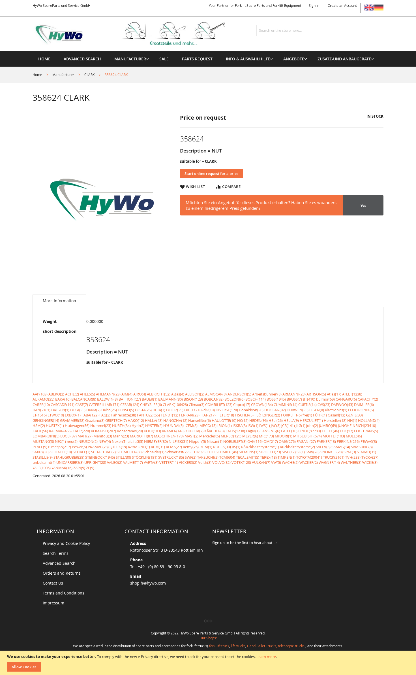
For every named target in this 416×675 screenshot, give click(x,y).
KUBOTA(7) (194, 430)
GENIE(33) (354, 415)
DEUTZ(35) (174, 409)
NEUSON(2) (88, 441)
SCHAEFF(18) (61, 451)
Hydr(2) (138, 425)
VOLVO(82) (221, 462)
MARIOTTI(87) (141, 436)
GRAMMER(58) (72, 420)
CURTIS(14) (307, 404)
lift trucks (238, 646)
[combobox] (314, 30)
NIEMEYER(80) (156, 441)
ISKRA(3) (240, 425)
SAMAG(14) (340, 446)
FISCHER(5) (244, 415)
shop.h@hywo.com (148, 583)
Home (37, 74)
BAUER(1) (149, 399)
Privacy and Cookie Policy (66, 543)
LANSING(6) (270, 430)
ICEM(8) (191, 425)
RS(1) (236, 446)
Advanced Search (59, 563)
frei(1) (307, 415)
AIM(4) (126, 394)
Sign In (314, 5)
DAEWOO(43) (342, 404)
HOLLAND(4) (368, 420)
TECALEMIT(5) (247, 457)
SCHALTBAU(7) (103, 451)
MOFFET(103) (334, 436)
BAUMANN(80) (170, 399)
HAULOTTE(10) (224, 420)
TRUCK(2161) (333, 457)
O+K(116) (255, 441)
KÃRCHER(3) (214, 430)
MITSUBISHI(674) (307, 436)
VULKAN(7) (261, 462)
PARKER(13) (326, 441)
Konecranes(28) (130, 430)
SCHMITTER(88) (130, 451)
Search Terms (55, 553)
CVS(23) (324, 404)
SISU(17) (289, 451)
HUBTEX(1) (55, 425)
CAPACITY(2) (368, 399)
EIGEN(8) (316, 409)
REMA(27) (174, 446)
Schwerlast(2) (176, 451)
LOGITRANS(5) (366, 430)
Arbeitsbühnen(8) (267, 394)
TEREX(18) (268, 457)
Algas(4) (177, 394)
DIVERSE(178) (227, 409)
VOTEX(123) (241, 462)
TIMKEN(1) (286, 457)
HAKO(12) (136, 420)
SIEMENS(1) (248, 451)
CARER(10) (41, 404)
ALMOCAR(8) (216, 394)
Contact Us (53, 583)
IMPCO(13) (207, 425)
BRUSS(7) (294, 399)
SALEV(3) (323, 446)
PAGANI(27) (306, 441)
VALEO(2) (114, 462)
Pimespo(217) (59, 446)
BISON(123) (193, 399)
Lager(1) (253, 430)
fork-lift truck (219, 646)
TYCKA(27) (369, 457)
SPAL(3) (350, 451)
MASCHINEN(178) (169, 436)
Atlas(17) (334, 394)
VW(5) (276, 462)
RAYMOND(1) (139, 446)
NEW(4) (104, 441)
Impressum (53, 603)
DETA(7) (159, 409)
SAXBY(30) (41, 451)
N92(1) (60, 441)
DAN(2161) (41, 409)
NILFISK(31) (178, 441)
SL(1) (301, 451)
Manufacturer (63, 74)
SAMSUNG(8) (362, 446)
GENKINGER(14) (46, 420)
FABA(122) (90, 415)
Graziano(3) (94, 420)
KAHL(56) (40, 430)
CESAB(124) (129, 404)
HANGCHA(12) (175, 420)
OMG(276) (287, 441)
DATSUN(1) (60, 409)
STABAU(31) (366, 451)
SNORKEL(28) (331, 451)
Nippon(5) (197, 441)
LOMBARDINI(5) (46, 436)
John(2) (312, 425)
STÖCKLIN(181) (144, 457)
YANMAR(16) (62, 467)
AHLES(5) (87, 394)
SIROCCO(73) (270, 451)
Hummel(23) (100, 425)
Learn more (266, 656)
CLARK (89, 74)
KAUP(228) (81, 430)
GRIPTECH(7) (116, 420)
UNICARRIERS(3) (69, 462)
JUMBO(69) (328, 425)
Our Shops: (208, 638)
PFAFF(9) (40, 446)
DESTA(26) (143, 409)
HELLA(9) (291, 420)
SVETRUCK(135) (171, 457)
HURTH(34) (121, 425)
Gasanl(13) (336, 415)
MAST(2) (191, 436)
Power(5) (79, 446)
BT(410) (309, 399)
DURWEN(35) (297, 409)
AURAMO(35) (43, 399)
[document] (208, 663)
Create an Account (342, 5)
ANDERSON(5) (239, 394)
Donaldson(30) (251, 409)
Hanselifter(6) (199, 420)
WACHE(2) (290, 462)
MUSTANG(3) (43, 441)
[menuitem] (130, 59)
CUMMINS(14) (285, 404)
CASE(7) (81, 404)
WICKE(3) (370, 462)
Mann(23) (121, 436)
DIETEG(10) (193, 409)
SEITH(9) (195, 451)
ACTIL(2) (72, 394)
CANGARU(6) (346, 399)
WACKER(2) (308, 462)
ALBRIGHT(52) (158, 394)
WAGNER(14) (329, 462)
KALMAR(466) (60, 430)
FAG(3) (104, 415)
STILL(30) (123, 457)
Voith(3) (204, 462)
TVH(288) (353, 457)
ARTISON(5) (316, 394)
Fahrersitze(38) (123, 415)
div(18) (209, 409)
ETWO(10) (56, 415)
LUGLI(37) (68, 436)
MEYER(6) (250, 436)
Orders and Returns (62, 573)
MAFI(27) (85, 436)
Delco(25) (109, 409)
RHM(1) (206, 446)
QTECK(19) (118, 446)
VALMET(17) (133, 462)
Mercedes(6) (209, 436)
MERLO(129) (231, 436)
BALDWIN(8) (107, 399)
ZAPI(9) (79, 467)
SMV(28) (312, 451)
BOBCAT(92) (214, 399)
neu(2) (72, 441)
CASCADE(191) (62, 404)
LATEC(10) (289, 430)
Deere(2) (93, 409)
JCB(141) (288, 425)
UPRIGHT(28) (95, 462)
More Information (59, 300)
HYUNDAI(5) (173, 425)
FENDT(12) (169, 415)
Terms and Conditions (63, 593)
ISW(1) (253, 425)
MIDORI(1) (283, 436)
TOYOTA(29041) (309, 457)
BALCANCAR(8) (83, 399)
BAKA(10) (62, 399)
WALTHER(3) (351, 462)
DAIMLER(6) (364, 404)
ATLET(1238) (352, 394)
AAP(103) (40, 394)
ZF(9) (90, 467)
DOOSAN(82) (275, 409)
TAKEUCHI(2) (207, 457)
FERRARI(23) (189, 415)
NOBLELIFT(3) (234, 441)
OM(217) (270, 441)
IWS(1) (264, 425)
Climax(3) (196, 404)
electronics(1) (336, 409)
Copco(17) (241, 404)
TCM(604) (227, 457)
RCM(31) (158, 446)
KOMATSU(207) (103, 430)
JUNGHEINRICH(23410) (357, 425)
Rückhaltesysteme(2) (297, 446)
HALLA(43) (153, 420)
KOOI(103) (152, 430)
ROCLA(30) (222, 446)
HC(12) (242, 420)
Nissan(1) (214, 441)
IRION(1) (224, 425)
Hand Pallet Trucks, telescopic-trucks (276, 646)
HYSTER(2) (153, 425)
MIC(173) (266, 436)
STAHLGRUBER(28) (68, 457)
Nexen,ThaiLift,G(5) (127, 441)
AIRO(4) (139, 394)
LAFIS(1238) (235, 430)
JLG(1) (300, 425)
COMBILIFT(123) (218, 404)
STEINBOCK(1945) (100, 457)
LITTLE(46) (330, 430)
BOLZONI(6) (234, 399)
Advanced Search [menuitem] (82, 59)
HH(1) (352, 420)
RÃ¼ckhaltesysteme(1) (260, 446)
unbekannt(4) (44, 462)
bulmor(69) (325, 399)
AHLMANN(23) (108, 394)
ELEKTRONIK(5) (361, 409)
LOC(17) (346, 430)
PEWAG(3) (369, 441)
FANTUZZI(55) (148, 415)
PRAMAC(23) (98, 446)
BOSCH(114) (255, 399)
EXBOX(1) (73, 415)
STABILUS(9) (43, 457)
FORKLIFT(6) (291, 415)
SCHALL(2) (81, 451)
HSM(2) (39, 425)
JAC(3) (275, 425)
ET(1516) (40, 415)
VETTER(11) (168, 462)
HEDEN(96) (258, 420)
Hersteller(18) (335, 420)
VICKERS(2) (188, 462)
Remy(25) (191, 446)
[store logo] (138, 33)
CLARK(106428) (175, 404)
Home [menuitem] (44, 59)
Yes (363, 205)
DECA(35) (77, 409)
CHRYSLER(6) (151, 404)
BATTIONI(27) (130, 399)
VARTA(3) (151, 462)
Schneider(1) (153, 451)
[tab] (59, 301)
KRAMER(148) (173, 430)
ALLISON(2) (194, 394)
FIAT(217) (208, 415)
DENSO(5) (126, 409)
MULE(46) (354, 436)
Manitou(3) (102, 436)
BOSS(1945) (276, 399)
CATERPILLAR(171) (104, 404)
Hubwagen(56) (77, 425)
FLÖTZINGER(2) (267, 415)
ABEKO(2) (56, 394)
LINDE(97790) (309, 430)
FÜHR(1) (320, 415)
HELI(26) (276, 420)
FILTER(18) (225, 415)
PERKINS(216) (348, 441)
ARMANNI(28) (294, 394)
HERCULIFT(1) (311, 420)
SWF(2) (190, 457)
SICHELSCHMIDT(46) (220, 451)
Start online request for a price (211, 173)
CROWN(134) (262, 404)
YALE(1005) (42, 467)
